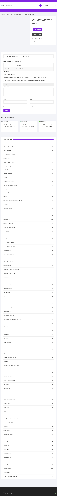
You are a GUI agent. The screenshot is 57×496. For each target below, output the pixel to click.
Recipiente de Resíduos (9, 399)
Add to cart (38, 29)
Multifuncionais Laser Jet (9, 373)
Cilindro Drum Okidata (8, 258)
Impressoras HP (7, 311)
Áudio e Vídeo (6, 158)
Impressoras (6, 304)
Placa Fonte (10, 422)
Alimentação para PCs (8, 146)
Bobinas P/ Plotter (7, 173)
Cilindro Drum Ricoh (8, 261)
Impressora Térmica (8, 300)
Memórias (5, 361)
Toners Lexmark (7, 457)
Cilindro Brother (7, 250)
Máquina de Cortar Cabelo (9, 357)
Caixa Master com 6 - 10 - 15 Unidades (12, 200)
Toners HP (7, 14)
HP (4, 296)
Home (2, 14)
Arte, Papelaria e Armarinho (9, 154)
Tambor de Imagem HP (9, 438)
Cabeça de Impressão (8, 181)
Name (5, 99)
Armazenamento (7, 150)
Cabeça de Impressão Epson (10, 185)
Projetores (5, 396)
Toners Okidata (7, 461)
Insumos (5, 330)
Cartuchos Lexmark (8, 223)
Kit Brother (6, 334)
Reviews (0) (26, 56)
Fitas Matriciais (7, 281)
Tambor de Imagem (8, 434)
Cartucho (8, 231)
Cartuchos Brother (7, 208)
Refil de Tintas (6, 403)
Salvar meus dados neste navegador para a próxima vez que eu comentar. (22, 106)
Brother (5, 177)
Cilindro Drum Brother (8, 254)
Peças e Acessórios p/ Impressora (14, 419)
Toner (7, 238)
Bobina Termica (7, 169)
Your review (7, 86)
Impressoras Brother (8, 307)
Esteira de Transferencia (9, 273)
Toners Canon (6, 445)
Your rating (6, 81)
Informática (6, 327)
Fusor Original (6, 292)
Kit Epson (5, 346)
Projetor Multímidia (7, 392)
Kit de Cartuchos (7, 342)
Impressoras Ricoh (7, 323)
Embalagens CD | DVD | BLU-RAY (11, 269)
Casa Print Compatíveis (9, 227)
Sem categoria (6, 430)
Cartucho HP (6, 204)
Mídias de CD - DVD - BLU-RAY (11, 365)
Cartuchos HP (6, 219)
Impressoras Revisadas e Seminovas (12, 319)
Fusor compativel (7, 288)
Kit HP (4, 350)
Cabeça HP (6, 192)
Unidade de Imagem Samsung (10, 476)
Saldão (5, 415)
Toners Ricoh (6, 464)
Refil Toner (6, 407)
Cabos (5, 196)
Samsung (5, 426)
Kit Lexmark (6, 353)
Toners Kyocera (7, 453)
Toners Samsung (11, 246)
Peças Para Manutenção (9, 380)
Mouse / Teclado (7, 369)
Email (31, 99)
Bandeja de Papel (7, 166)
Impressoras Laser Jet (8, 315)
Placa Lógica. (6, 388)
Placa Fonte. (6, 384)
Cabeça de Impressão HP (9, 189)
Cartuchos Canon (7, 212)
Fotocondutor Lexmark (8, 284)
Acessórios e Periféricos (9, 143)
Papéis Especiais (7, 376)
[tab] (12, 56)
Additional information (12, 56)
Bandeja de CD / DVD (8, 162)
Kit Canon (5, 338)
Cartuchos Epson (7, 215)
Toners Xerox (6, 472)
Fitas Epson (6, 277)
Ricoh (4, 411)
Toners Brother (10, 242)
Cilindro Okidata (7, 265)
